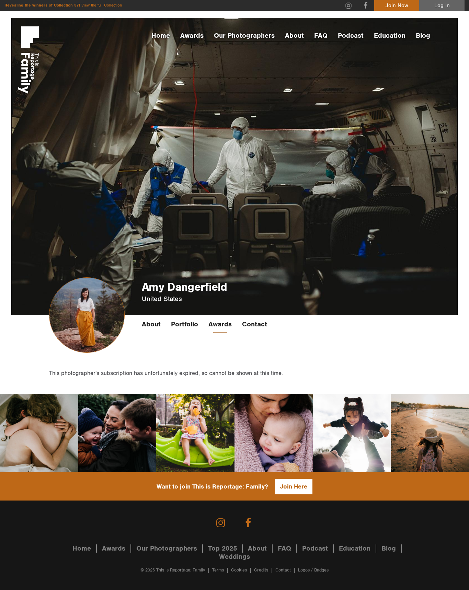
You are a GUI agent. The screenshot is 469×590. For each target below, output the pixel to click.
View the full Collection (101, 5)
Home (160, 36)
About (294, 36)
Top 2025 (222, 548)
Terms (218, 570)
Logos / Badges (313, 570)
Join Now (397, 5)
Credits (261, 570)
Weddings (234, 557)
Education (389, 36)
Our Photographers (244, 36)
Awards (192, 36)
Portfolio (184, 324)
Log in (442, 5)
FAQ (321, 36)
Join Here (293, 486)
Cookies (239, 570)
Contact (254, 324)
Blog (423, 36)
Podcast (351, 36)
